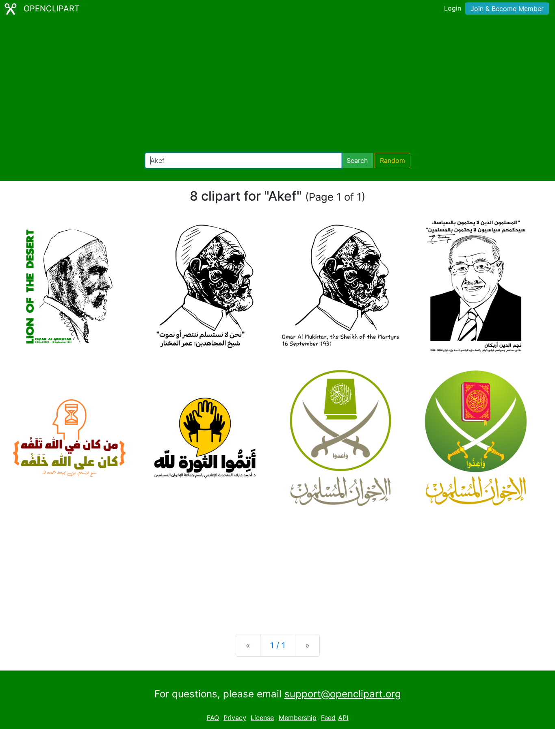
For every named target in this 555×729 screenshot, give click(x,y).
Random (392, 160)
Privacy (234, 718)
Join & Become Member (507, 8)
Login (452, 8)
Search (357, 160)
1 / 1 (277, 645)
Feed (328, 718)
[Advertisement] (277, 85)
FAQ (213, 718)
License (262, 718)
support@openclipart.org (342, 694)
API (343, 718)
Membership (298, 718)
